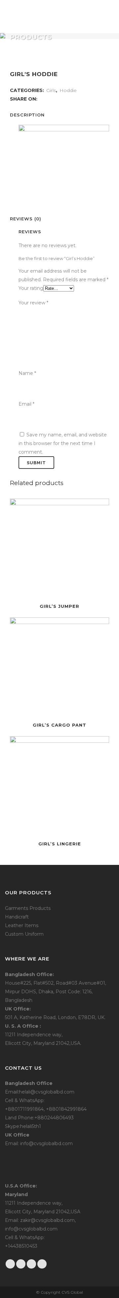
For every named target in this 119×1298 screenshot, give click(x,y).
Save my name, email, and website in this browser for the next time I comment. (63, 443)
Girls (51, 90)
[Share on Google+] (56, 99)
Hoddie (68, 90)
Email (26, 404)
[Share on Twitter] (49, 99)
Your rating (31, 288)
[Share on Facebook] (42, 99)
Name (27, 373)
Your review (33, 303)
